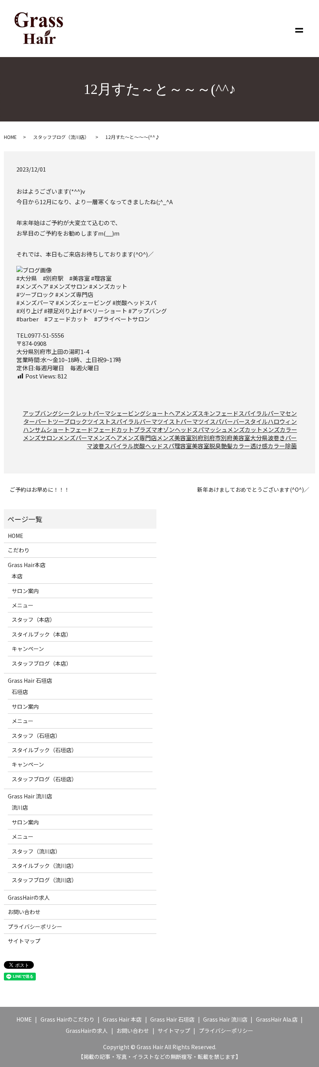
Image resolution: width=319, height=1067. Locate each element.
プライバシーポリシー (35, 926)
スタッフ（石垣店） (36, 735)
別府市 (212, 438)
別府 (197, 438)
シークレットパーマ (84, 413)
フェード (81, 429)
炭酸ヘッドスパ (153, 446)
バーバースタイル (244, 421)
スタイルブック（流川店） (44, 865)
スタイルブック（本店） (42, 634)
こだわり (19, 550)
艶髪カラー (235, 446)
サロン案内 (25, 591)
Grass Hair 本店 (122, 1019)
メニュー (22, 605)
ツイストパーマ (177, 421)
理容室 (183, 446)
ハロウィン (282, 421)
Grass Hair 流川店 (30, 796)
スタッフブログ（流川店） (61, 137)
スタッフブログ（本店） (42, 663)
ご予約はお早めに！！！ (40, 489)
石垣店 (20, 692)
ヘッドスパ (189, 429)
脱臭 (215, 446)
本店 (17, 576)
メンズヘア (107, 438)
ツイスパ (209, 421)
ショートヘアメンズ (171, 413)
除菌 (291, 446)
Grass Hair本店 (27, 565)
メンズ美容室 (174, 438)
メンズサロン (40, 438)
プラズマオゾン (154, 429)
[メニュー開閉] (299, 29)
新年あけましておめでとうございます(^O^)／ (253, 489)
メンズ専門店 (139, 438)
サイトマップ (24, 941)
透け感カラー (267, 446)
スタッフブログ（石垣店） (44, 779)
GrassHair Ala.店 (277, 1019)
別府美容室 (235, 438)
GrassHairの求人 (29, 897)
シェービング (127, 413)
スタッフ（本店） (33, 619)
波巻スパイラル (113, 446)
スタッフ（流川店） (36, 851)
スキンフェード (218, 413)
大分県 (259, 438)
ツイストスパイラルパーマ (122, 421)
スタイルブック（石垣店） (44, 750)
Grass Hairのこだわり (67, 1019)
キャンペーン (28, 648)
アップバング (40, 413)
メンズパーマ (75, 438)
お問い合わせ (24, 912)
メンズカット (244, 429)
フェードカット (113, 429)
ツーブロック (70, 421)
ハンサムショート (46, 429)
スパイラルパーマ (261, 413)
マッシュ (215, 429)
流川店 (20, 807)
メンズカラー (279, 429)
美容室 (200, 446)
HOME (10, 137)
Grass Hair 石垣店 (30, 680)
